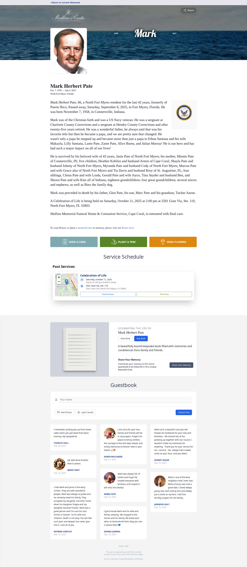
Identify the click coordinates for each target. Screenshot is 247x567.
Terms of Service (131, 554)
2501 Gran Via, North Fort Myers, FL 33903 (106, 288)
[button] (66, 282)
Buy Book (141, 338)
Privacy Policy (115, 554)
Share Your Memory (181, 365)
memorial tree (85, 227)
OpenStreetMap (126, 559)
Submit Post (184, 412)
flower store (128, 227)
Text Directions (108, 294)
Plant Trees (164, 294)
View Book (125, 338)
